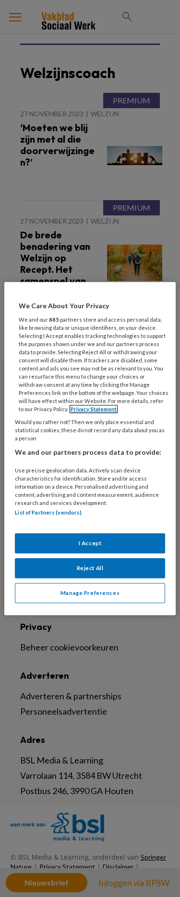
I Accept (90, 543)
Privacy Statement (94, 409)
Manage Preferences (90, 593)
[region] (89, 448)
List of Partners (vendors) (48, 513)
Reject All (90, 568)
